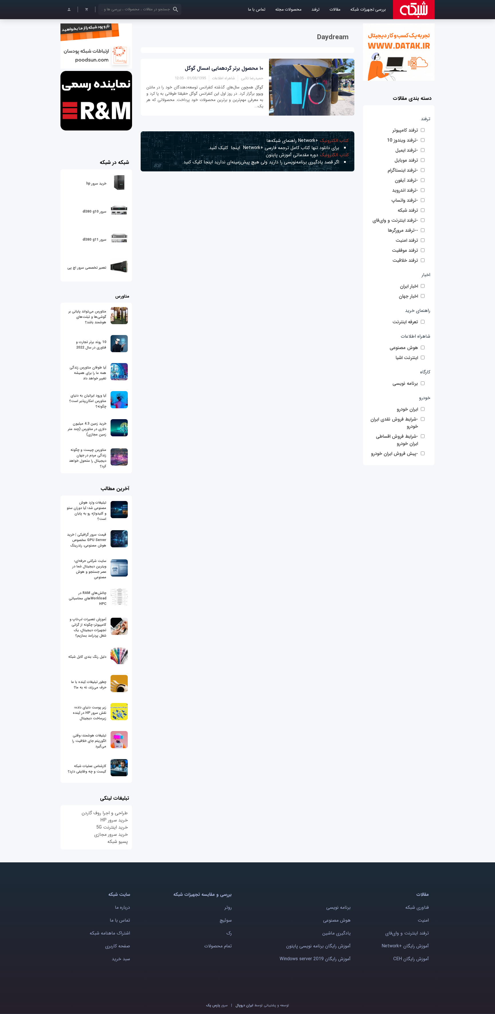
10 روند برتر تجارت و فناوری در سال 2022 (91, 344)
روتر (228, 907)
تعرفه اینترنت (405, 322)
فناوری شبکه (417, 907)
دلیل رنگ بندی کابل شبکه (87, 657)
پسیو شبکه (117, 841)
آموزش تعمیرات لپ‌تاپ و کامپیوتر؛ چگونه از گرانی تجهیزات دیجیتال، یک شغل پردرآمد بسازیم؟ (88, 627)
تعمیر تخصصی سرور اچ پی (86, 267)
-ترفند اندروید (405, 190)
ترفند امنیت (407, 240)
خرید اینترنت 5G (112, 827)
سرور (217, 1005)
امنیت (423, 920)
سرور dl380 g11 (94, 239)
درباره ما (122, 907)
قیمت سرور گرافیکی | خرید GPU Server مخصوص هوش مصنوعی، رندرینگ (86, 540)
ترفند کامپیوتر (405, 130)
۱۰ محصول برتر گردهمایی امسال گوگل (224, 68)
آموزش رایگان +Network (405, 946)
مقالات (334, 9)
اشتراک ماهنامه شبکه (110, 933)
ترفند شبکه (408, 210)
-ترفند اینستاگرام (403, 170)
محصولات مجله (288, 9)
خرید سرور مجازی (111, 834)
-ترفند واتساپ (404, 200)
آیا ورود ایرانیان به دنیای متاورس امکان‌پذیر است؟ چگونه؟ (87, 401)
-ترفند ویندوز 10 (402, 140)
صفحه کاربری (117, 946)
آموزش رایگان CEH (411, 958)
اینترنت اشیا (407, 357)
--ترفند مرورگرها (403, 230)
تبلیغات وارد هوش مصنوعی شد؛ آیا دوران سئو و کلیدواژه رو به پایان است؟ (86, 511)
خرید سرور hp (96, 183)
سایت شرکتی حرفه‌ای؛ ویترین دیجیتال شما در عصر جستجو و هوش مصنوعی (89, 569)
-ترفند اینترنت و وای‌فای (395, 220)
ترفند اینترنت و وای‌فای (407, 933)
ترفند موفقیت (405, 250)
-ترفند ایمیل (406, 150)
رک (229, 933)
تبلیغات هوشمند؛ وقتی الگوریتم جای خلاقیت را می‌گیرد (89, 741)
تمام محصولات (218, 946)
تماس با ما (256, 9)
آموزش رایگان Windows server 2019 (315, 958)
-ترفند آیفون (406, 180)
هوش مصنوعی (404, 347)
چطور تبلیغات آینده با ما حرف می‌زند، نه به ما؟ (88, 684)
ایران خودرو (407, 409)
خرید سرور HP (114, 820)
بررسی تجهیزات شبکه (368, 9)
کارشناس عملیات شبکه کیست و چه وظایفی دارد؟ (87, 768)
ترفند (315, 9)
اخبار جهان (408, 296)
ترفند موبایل (406, 160)
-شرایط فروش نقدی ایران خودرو (394, 423)
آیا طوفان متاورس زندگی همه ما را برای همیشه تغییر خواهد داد (88, 373)
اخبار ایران (409, 286)
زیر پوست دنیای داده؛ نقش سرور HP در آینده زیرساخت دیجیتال (89, 713)
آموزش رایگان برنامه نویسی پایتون (318, 946)
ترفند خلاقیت (405, 260)
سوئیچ (226, 920)
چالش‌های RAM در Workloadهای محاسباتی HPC (87, 598)
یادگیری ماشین (336, 933)
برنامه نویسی (405, 383)
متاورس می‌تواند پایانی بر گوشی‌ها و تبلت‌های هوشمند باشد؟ (87, 317)
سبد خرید (121, 958)
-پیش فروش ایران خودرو (394, 453)
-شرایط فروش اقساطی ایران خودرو (397, 440)
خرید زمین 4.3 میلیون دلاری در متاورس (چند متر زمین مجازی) (87, 429)
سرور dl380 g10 (94, 211)
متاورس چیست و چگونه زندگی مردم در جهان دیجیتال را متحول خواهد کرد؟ (87, 458)
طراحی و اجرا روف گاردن (105, 813)
